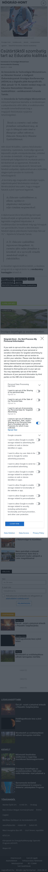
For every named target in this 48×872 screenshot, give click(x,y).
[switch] (38, 391)
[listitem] (24, 385)
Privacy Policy (38, 533)
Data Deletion (9, 533)
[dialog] (24, 436)
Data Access (24, 533)
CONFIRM (14, 524)
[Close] (43, 339)
